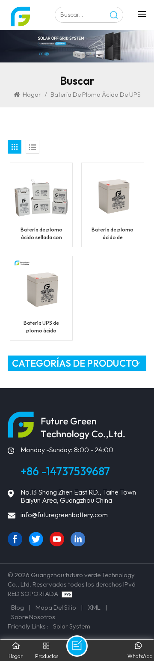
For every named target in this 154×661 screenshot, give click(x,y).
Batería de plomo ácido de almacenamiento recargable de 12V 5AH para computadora (113, 233)
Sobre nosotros (33, 617)
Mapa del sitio (56, 607)
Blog (17, 607)
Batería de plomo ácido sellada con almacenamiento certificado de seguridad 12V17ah (41, 233)
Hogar (31, 94)
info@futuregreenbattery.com (64, 515)
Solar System (71, 626)
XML (94, 607)
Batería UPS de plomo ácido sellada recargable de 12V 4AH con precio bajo (41, 327)
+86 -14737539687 (65, 471)
